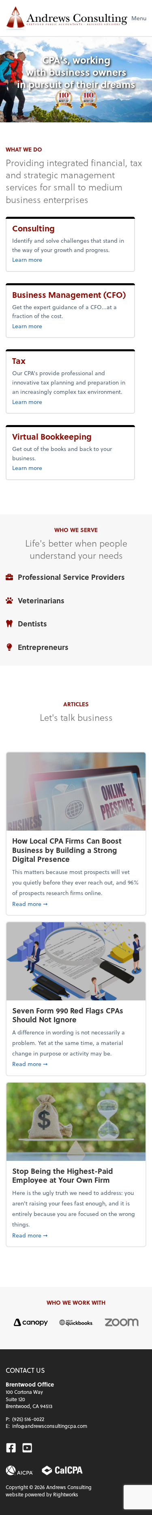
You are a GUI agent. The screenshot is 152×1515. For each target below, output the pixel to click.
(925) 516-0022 (28, 1419)
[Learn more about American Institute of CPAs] (19, 1470)
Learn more (50, 259)
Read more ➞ (76, 903)
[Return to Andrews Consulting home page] (66, 18)
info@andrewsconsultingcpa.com (49, 1426)
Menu (138, 18)
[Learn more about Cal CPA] (62, 1470)
